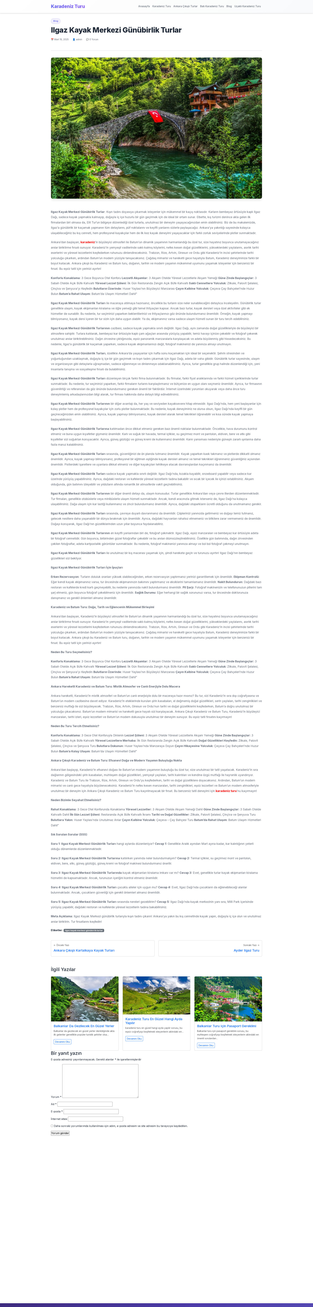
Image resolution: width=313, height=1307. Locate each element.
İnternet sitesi (59, 1119)
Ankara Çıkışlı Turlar (185, 6)
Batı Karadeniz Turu (212, 6)
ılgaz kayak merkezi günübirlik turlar (84, 930)
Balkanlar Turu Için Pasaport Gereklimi (226, 1026)
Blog (229, 6)
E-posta (57, 1111)
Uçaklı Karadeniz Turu (247, 6)
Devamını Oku (62, 1041)
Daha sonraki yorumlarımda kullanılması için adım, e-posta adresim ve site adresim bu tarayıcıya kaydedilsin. (121, 1126)
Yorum (56, 1097)
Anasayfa (144, 6)
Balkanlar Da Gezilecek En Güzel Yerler (84, 1026)
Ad (54, 1104)
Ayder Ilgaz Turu (246, 950)
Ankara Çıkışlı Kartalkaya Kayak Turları (84, 950)
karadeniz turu (226, 791)
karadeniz (88, 242)
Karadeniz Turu (68, 6)
